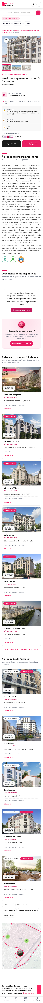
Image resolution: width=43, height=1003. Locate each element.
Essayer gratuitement (20, 343)
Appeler (13, 144)
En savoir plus (28, 993)
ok (39, 989)
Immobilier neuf (7, 30)
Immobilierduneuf (8, 4)
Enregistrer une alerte (31, 144)
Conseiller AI (36, 1001)
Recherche (6, 1001)
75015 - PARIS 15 (9, 915)
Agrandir (35, 926)
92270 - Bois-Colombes (25, 905)
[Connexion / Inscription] (33, 4)
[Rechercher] (38, 13)
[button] (20, 953)
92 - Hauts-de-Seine (21, 30)
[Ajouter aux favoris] (6, 40)
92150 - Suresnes (9, 910)
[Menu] (38, 4)
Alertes (26, 1001)
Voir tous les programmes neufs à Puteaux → (21, 649)
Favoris (16, 1001)
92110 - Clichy (8, 905)
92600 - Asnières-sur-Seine (28, 910)
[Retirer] (18, 18)
